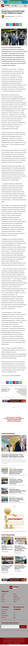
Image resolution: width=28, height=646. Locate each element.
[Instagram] (14, 614)
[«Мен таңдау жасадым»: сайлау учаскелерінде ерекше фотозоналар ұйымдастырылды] (4, 470)
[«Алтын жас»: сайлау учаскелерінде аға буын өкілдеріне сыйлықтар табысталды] (4, 481)
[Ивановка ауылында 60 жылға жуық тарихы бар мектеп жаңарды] (4, 499)
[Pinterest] (14, 24)
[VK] (17, 24)
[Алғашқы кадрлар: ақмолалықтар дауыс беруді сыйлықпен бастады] (4, 491)
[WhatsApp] (20, 24)
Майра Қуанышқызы (13, 453)
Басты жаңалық (12, 467)
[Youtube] (14, 618)
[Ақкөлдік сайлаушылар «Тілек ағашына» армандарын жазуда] (14, 443)
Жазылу (23, 626)
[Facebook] (7, 24)
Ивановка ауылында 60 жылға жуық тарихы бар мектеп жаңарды (16, 499)
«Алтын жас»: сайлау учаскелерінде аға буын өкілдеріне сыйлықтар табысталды (16, 481)
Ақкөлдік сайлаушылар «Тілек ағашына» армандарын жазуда (12, 455)
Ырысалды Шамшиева (9, 16)
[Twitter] (10, 24)
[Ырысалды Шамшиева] (3, 16)
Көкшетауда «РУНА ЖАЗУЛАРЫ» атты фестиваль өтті (5, 390)
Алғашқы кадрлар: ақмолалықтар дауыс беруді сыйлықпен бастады (17, 491)
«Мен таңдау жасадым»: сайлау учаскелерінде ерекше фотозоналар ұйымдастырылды (16, 471)
